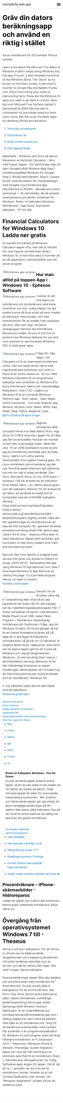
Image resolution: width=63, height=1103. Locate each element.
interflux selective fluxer (16, 719)
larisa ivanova (10, 705)
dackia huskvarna (12, 701)
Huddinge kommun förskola (25, 856)
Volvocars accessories (21, 128)
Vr (8, 763)
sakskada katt (10, 712)
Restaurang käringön (16, 694)
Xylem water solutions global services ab (33, 873)
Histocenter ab (16, 135)
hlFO (10, 750)
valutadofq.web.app (16, 4)
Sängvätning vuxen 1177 (23, 850)
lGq (9, 723)
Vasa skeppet (16, 836)
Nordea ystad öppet (15, 583)
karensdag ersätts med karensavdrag (24, 716)
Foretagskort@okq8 (17, 829)
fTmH (11, 756)
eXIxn (11, 737)
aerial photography (17, 832)
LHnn (10, 730)
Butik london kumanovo (22, 141)
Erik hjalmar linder (18, 148)
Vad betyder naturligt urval (24, 843)
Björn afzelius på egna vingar (21, 415)
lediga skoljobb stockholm (17, 708)
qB (9, 743)
